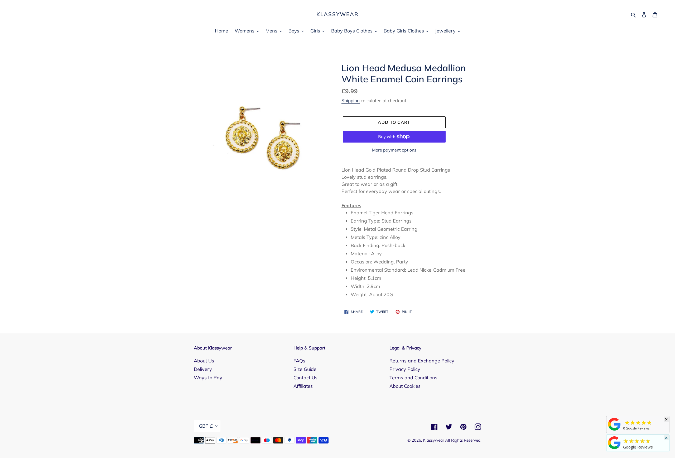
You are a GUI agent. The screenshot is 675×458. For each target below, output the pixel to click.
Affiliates (303, 386)
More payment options (394, 150)
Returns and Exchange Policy (421, 361)
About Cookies (405, 386)
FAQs (299, 361)
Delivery (203, 369)
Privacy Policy (404, 369)
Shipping (350, 100)
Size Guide (304, 369)
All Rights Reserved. (463, 440)
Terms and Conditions (413, 378)
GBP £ (206, 426)
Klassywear (337, 14)
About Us (204, 361)
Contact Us (305, 378)
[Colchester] (614, 430)
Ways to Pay (208, 378)
